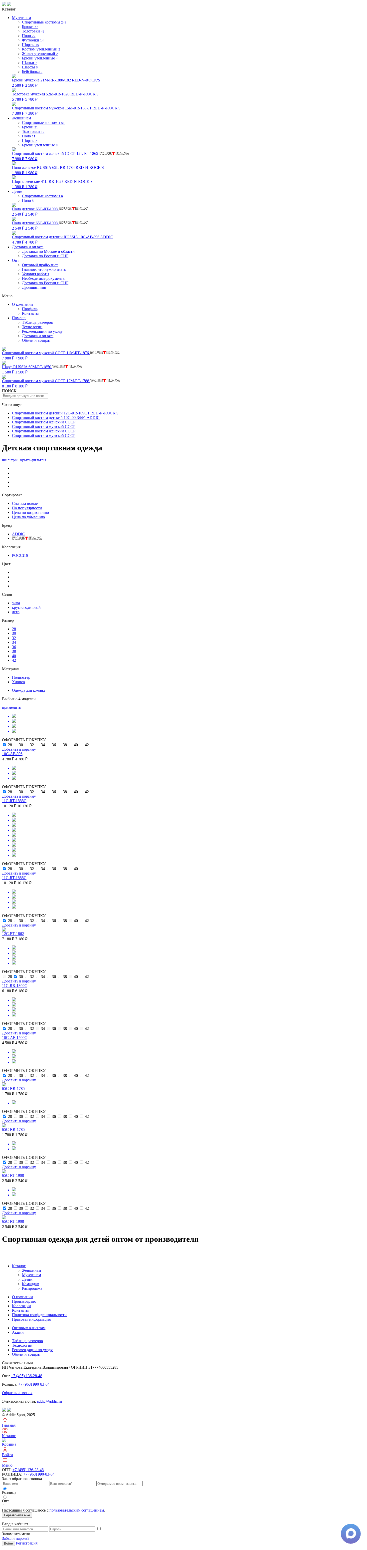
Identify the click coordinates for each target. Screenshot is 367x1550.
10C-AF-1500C (14, 1037)
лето (15, 612)
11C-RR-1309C (14, 985)
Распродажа (32, 1288)
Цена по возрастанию (30, 512)
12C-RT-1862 (13, 933)
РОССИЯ (20, 555)
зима (16, 603)
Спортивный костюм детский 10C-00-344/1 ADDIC (56, 417)
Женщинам (31, 1270)
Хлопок (18, 682)
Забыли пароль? (15, 1538)
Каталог (19, 1266)
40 (14, 656)
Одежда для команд (28, 690)
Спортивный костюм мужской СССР (43, 426)
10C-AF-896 (12, 754)
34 (14, 642)
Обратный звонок (17, 1393)
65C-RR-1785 (13, 1088)
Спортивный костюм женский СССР (43, 422)
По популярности (27, 508)
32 (14, 638)
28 (14, 629)
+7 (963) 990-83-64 (33, 1384)
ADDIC (18, 534)
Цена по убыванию (28, 517)
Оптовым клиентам (28, 1328)
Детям (27, 1279)
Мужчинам (31, 1275)
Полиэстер (21, 677)
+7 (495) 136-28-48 (26, 1376)
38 (14, 651)
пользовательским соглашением (76, 1510)
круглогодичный (26, 607)
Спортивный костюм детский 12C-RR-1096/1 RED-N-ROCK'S (65, 413)
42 (14, 660)
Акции (18, 1332)
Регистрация (26, 1543)
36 (14, 647)
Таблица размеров (37, 322)
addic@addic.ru (49, 1401)
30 (14, 633)
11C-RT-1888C (14, 801)
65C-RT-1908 (13, 1175)
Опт (15, 260)
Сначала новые (25, 503)
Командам (30, 1284)
